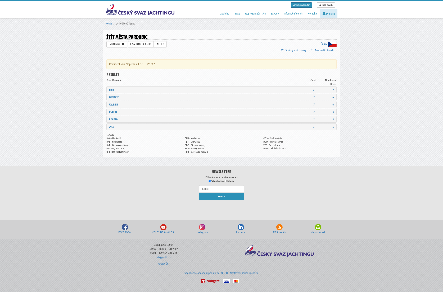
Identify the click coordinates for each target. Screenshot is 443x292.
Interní (230, 181)
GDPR (224, 273)
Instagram (202, 232)
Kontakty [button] (312, 13)
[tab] (221, 90)
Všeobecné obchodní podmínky (201, 273)
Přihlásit (330, 13)
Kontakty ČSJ (164, 263)
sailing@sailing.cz (164, 257)
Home (109, 23)
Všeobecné (217, 181)
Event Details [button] (115, 44)
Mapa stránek (318, 232)
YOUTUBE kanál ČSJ (163, 232)
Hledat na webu (327, 5)
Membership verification (301, 5)
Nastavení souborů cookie (244, 273)
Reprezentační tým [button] (255, 13)
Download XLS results (324, 50)
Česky (324, 43)
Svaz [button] (237, 13)
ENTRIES (160, 44)
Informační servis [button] (293, 13)
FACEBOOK (124, 232)
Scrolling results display (295, 50)
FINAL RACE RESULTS (140, 44)
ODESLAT (221, 196)
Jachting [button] (224, 13)
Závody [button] (275, 13)
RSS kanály (279, 232)
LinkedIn (241, 232)
